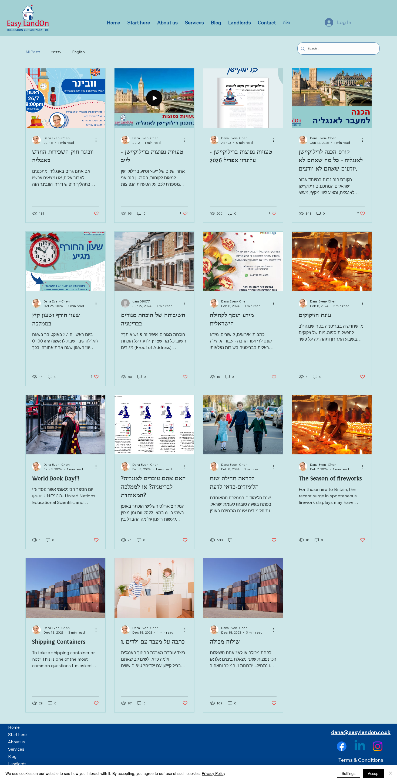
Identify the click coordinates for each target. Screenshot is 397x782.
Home (14, 727)
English (78, 51)
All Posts (33, 51)
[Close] (390, 773)
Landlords (17, 763)
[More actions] (98, 140)
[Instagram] (377, 746)
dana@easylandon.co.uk (361, 732)
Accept (373, 773)
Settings (348, 773)
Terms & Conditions (360, 760)
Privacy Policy (213, 773)
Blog (12, 756)
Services (16, 749)
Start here (17, 734)
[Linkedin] (359, 746)
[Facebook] (341, 746)
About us (16, 741)
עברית (56, 51)
